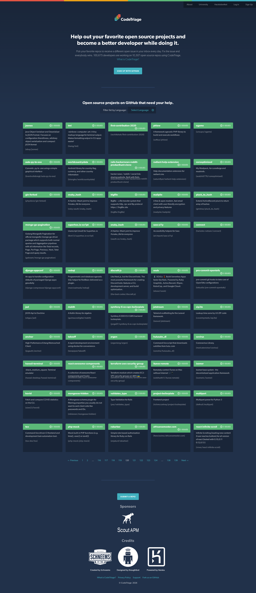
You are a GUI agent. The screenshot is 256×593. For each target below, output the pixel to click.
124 (155, 460)
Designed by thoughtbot (128, 570)
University (203, 4)
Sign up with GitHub (128, 71)
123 (148, 460)
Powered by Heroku (156, 570)
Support (136, 577)
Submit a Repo (128, 497)
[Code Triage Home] (128, 18)
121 (134, 460)
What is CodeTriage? (128, 59)
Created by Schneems (100, 570)
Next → (184, 460)
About (189, 4)
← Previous (73, 460)
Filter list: (115, 110)
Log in (236, 4)
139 (176, 460)
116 (99, 460)
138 (168, 460)
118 (113, 460)
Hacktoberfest (220, 4)
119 (120, 460)
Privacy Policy (124, 577)
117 (106, 460)
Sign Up (249, 4)
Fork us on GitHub (151, 577)
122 (141, 460)
